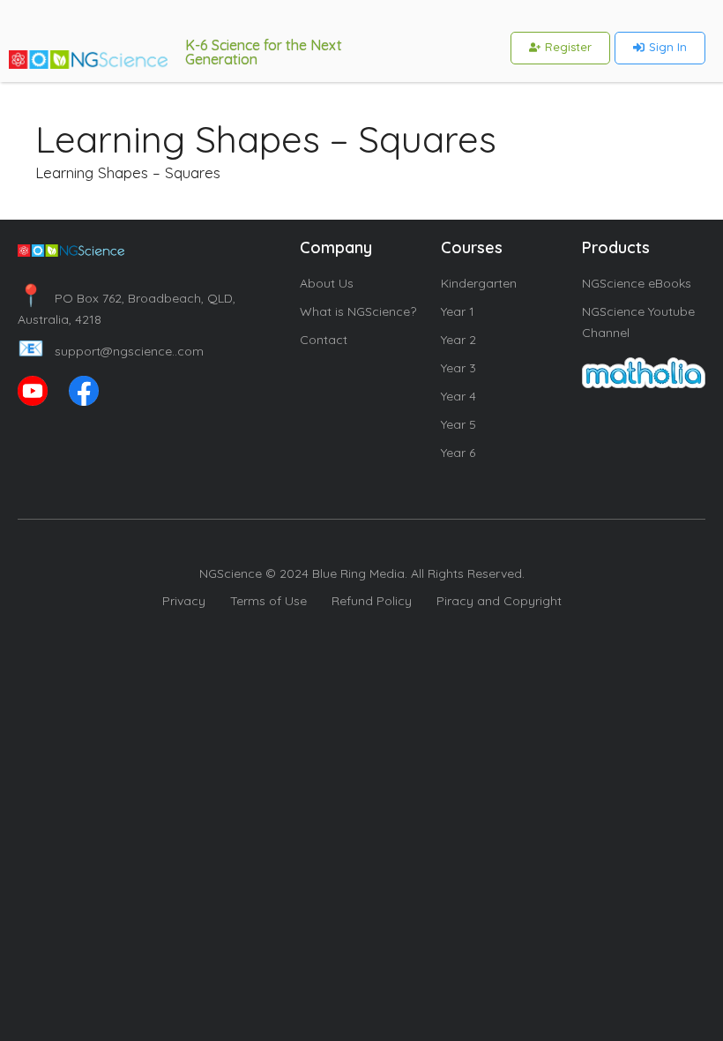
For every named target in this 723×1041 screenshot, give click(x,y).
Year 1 (457, 311)
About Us (327, 283)
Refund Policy (372, 601)
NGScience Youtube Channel (638, 322)
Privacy (183, 601)
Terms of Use (268, 601)
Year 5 (458, 424)
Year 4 (458, 396)
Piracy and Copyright (499, 601)
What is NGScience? (358, 311)
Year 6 (458, 453)
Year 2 (458, 340)
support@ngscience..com (111, 351)
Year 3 (458, 368)
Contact (323, 340)
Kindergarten (479, 283)
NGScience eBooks (636, 283)
